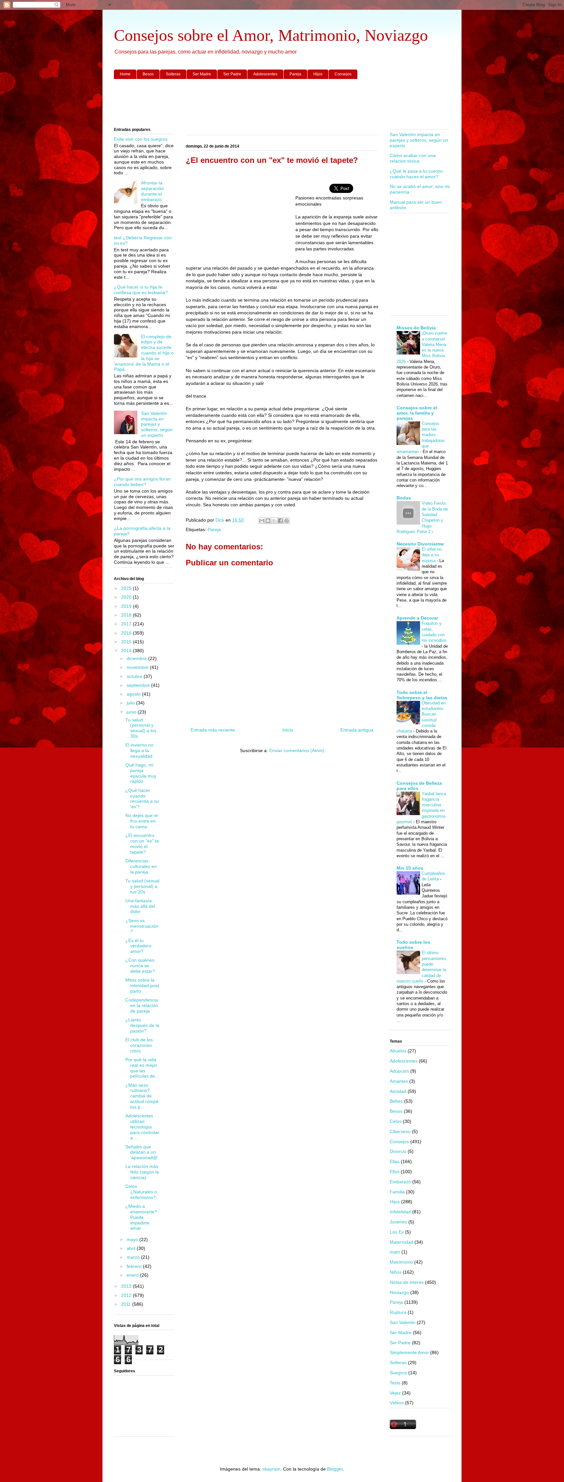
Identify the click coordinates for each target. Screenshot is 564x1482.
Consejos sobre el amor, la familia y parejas (417, 413)
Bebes (396, 1101)
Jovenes (398, 1221)
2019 (127, 606)
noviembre (138, 667)
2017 (127, 623)
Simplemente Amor (409, 1352)
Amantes (399, 1081)
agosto (134, 694)
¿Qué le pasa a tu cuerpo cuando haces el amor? (416, 173)
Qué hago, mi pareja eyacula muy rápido (140, 773)
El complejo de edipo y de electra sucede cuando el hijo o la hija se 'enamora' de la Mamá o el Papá (144, 353)
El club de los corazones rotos (139, 1045)
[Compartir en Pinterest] (286, 520)
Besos (148, 74)
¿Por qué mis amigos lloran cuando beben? (142, 481)
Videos (397, 1402)
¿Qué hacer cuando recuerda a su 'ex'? (142, 798)
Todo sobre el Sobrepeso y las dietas (422, 695)
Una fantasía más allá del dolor (140, 906)
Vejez (395, 1392)
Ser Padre (232, 74)
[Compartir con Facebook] (280, 520)
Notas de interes (407, 1282)
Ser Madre (202, 74)
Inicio (287, 730)
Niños (395, 1272)
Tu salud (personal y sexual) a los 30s (140, 728)
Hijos (317, 74)
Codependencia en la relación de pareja (141, 1005)
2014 (127, 650)
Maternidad (401, 1242)
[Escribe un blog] (268, 520)
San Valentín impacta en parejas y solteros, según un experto (157, 424)
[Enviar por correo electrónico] (261, 520)
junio (132, 712)
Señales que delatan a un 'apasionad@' (141, 1152)
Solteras (173, 74)
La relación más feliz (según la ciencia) (142, 1172)
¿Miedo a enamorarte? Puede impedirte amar (141, 1217)
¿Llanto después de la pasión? (142, 1025)
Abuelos (398, 1050)
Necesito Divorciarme (420, 543)
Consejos (343, 74)
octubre (135, 676)
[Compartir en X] (274, 520)
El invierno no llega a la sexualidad (139, 750)
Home (125, 74)
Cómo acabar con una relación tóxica (413, 158)
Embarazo (400, 1181)
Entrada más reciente (213, 730)
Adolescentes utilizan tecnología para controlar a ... (142, 1126)
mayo (133, 1239)
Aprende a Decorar (417, 618)
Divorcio (398, 1151)
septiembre (139, 685)
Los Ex (397, 1232)
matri (395, 1251)
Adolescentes (265, 74)
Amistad (398, 1091)
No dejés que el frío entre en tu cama (141, 821)
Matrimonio (401, 1262)
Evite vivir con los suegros (140, 139)
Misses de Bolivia (416, 327)
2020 (127, 597)
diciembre (137, 658)
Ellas (395, 1161)
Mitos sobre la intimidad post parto (142, 985)
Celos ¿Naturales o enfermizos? (141, 1192)
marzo (134, 1257)
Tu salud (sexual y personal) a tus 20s (142, 886)
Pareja (295, 74)
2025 (127, 588)
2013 (127, 1286)
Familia (397, 1191)
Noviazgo (399, 1292)
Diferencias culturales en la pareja (141, 866)
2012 (127, 1295)
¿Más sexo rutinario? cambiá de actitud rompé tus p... (142, 1096)
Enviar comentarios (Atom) (296, 750)
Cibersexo (400, 1131)
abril (132, 1248)
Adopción (399, 1071)
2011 (126, 1304)
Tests (395, 1382)
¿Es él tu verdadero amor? (138, 946)
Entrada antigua (356, 730)
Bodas (404, 497)
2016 (127, 633)
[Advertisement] (282, 103)
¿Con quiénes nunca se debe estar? (140, 965)
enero (133, 1275)
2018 (127, 615)
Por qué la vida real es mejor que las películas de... (142, 1068)
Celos (395, 1121)
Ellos (395, 1171)
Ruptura (398, 1312)
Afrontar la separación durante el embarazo (152, 191)
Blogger (335, 1469)
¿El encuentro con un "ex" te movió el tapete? (142, 843)
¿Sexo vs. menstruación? (141, 926)
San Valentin (402, 1322)
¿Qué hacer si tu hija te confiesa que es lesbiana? (141, 289)
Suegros (398, 1372)
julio (131, 702)
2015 (127, 641)
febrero (135, 1266)
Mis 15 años (410, 868)
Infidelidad (400, 1211)
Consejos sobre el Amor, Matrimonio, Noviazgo (271, 35)
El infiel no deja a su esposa (432, 555)
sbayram (271, 1469)
